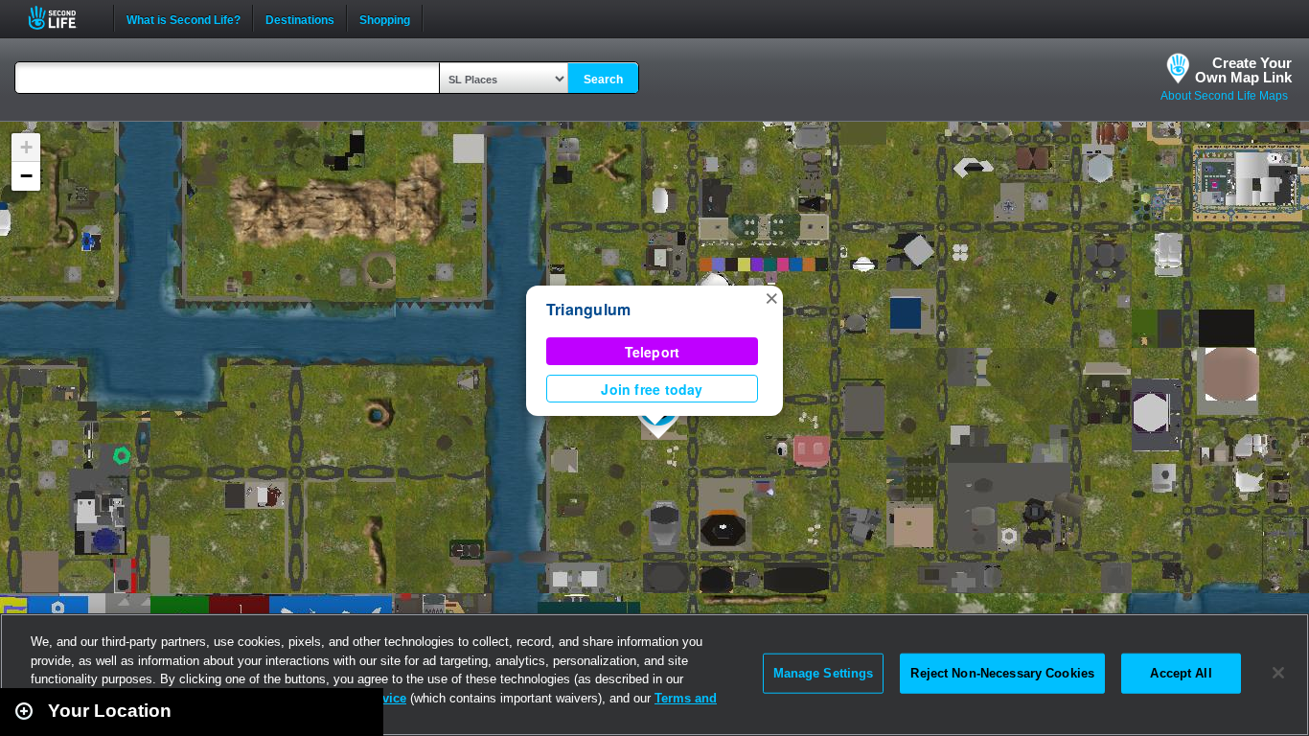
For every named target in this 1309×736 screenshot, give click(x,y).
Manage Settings (823, 673)
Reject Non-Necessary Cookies (1002, 673)
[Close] (1278, 673)
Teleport (652, 351)
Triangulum (588, 309)
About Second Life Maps (1224, 96)
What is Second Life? (183, 18)
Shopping (384, 18)
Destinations (299, 18)
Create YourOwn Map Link (1243, 70)
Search (603, 79)
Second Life (63, 18)
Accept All (1180, 673)
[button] (771, 297)
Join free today (651, 389)
